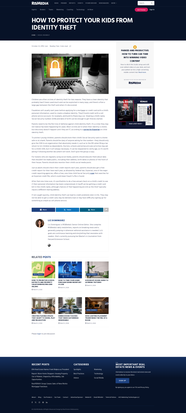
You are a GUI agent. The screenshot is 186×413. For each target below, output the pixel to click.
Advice (76, 377)
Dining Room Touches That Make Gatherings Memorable (68, 318)
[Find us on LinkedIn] (46, 402)
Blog (39, 397)
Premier (64, 3)
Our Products (48, 397)
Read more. (142, 72)
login (39, 333)
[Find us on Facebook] (32, 402)
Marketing (60, 9)
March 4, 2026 (37, 289)
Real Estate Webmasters (70, 409)
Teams (51, 9)
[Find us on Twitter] (35, 402)
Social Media (99, 377)
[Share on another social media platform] (106, 210)
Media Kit (88, 397)
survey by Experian (92, 129)
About (34, 397)
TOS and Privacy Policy (142, 387)
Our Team (57, 397)
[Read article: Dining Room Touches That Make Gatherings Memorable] (70, 305)
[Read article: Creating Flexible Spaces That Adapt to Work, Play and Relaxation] (43, 305)
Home (34, 35)
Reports (72, 3)
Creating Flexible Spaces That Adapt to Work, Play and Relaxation (43, 318)
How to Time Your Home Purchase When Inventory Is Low (69, 282)
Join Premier (141, 10)
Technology (80, 9)
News (56, 3)
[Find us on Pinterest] (43, 402)
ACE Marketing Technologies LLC (129, 397)
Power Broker (91, 3)
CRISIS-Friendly (44, 35)
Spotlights (77, 369)
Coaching (70, 9)
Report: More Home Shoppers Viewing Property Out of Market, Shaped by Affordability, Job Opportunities (50, 376)
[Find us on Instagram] (39, 402)
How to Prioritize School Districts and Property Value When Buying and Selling (43, 283)
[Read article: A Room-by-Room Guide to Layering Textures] (97, 270)
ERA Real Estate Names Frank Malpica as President (50, 369)
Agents (34, 9)
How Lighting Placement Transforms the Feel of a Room (96, 318)
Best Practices (79, 373)
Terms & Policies (111, 397)
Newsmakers (104, 3)
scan (92, 173)
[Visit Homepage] (41, 3)
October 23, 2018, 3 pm (40, 46)
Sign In (152, 9)
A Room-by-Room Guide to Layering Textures (96, 281)
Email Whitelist (98, 397)
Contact (65, 397)
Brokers (42, 9)
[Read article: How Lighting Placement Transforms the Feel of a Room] (97, 305)
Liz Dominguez (56, 220)
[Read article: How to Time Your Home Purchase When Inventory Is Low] (70, 270)
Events (80, 3)
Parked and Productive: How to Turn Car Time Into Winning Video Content (135, 56)
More (113, 3)
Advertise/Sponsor (77, 397)
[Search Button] (152, 3)
